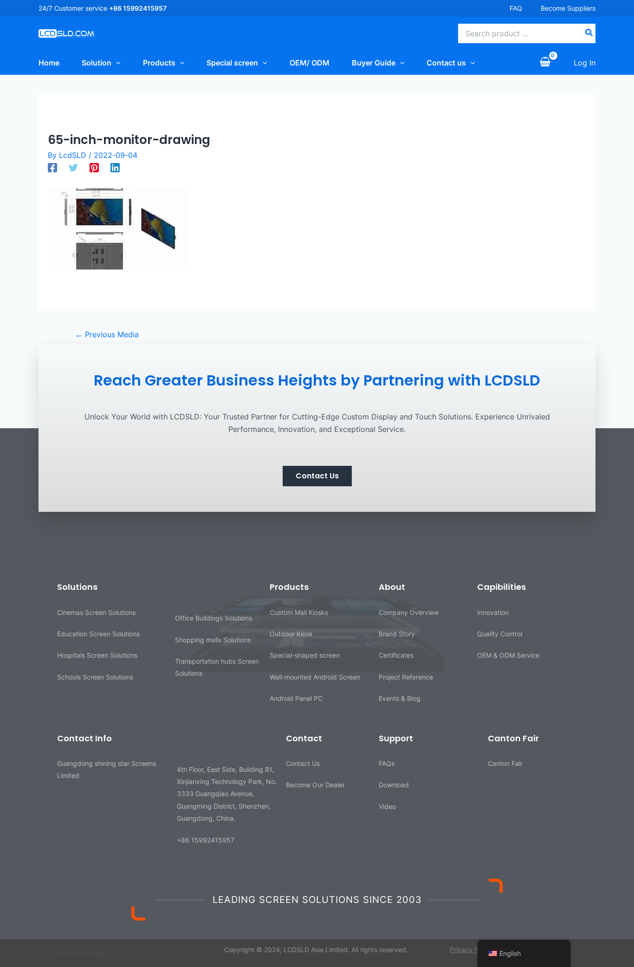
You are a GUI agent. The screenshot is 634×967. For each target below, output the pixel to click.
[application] (116, 63)
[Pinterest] (94, 167)
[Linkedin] (115, 167)
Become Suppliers (568, 8)
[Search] (589, 33)
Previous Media (107, 334)
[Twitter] (73, 167)
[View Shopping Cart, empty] (545, 62)
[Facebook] (52, 167)
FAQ (516, 8)
